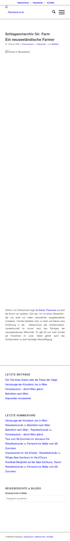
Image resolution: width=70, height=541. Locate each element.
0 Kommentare (28, 44)
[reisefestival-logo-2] (29, 12)
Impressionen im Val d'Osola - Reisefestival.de (31, 452)
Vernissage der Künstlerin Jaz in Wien (26, 384)
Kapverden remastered (18, 398)
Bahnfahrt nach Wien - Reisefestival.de (26, 429)
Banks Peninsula (47, 310)
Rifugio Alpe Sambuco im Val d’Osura (26, 457)
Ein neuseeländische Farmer (30, 39)
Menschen (42, 44)
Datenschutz (23, 2)
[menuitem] (23, 3)
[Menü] (60, 12)
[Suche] (52, 12)
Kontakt (50, 2)
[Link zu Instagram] (62, 536)
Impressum (38, 2)
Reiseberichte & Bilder (16, 493)
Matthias (55, 44)
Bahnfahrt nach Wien (16, 393)
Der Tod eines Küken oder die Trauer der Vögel (31, 379)
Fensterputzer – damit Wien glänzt (24, 389)
